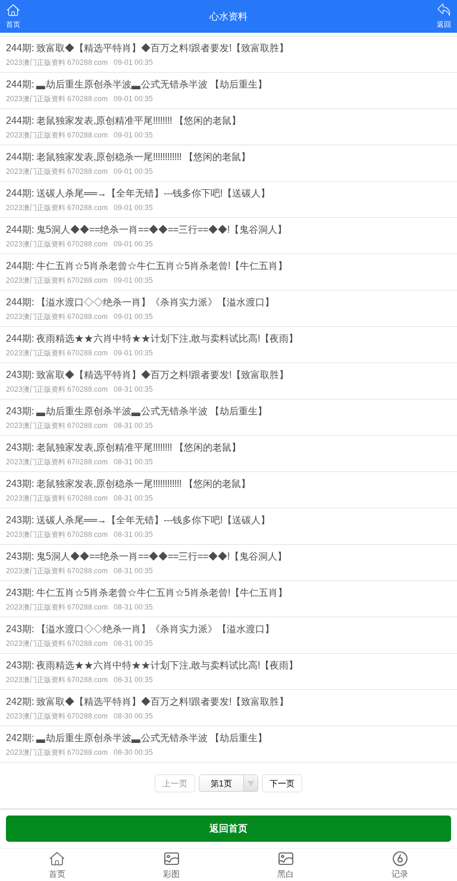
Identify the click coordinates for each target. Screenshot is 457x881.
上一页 (174, 783)
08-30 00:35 (133, 716)
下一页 (282, 783)
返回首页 (228, 828)
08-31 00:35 (133, 389)
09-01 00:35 (133, 62)
